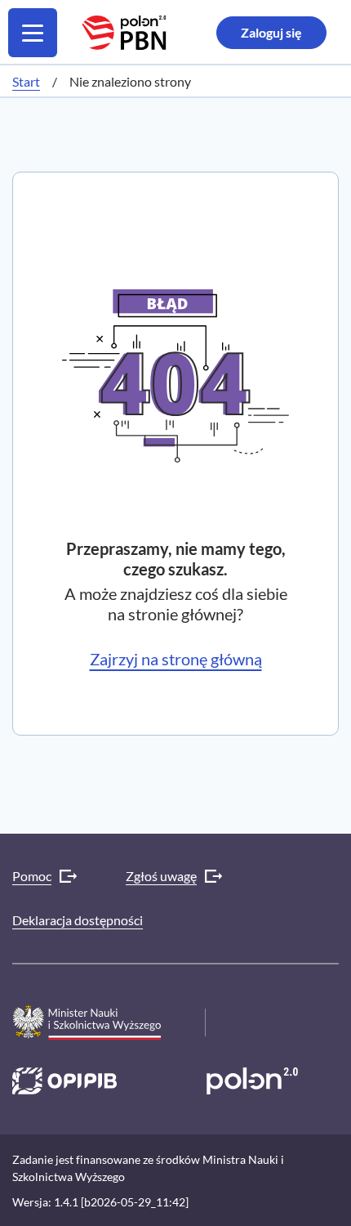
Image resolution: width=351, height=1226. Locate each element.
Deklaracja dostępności (77, 920)
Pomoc (31, 876)
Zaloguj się (271, 32)
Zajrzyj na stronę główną (176, 659)
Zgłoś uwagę (161, 876)
